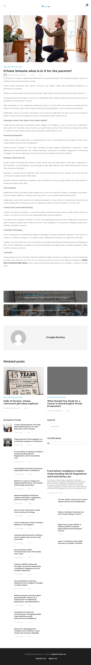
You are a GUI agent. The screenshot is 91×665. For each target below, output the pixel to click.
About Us (53, 658)
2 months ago (18, 445)
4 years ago (58, 411)
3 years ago (22, 75)
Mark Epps (50, 411)
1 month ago (18, 432)
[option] (24, 387)
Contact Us (41, 658)
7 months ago (18, 574)
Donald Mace (8, 408)
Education (61, 308)
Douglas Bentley (13, 75)
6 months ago (18, 557)
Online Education (13, 67)
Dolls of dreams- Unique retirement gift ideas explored (47, 298)
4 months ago (18, 516)
